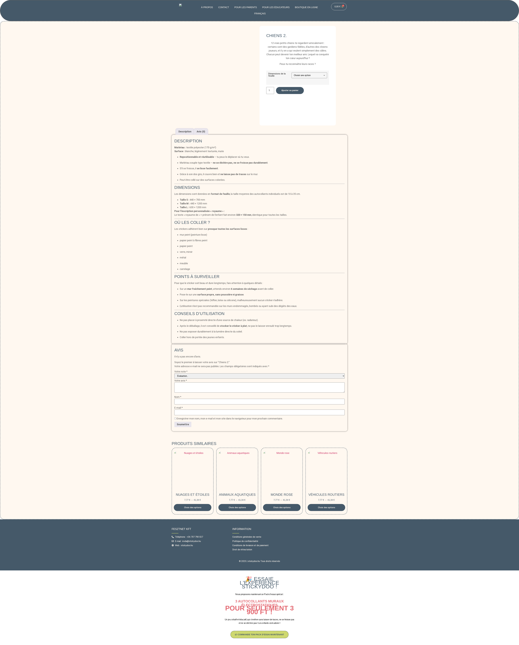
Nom (177, 397)
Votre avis (180, 380)
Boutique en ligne (306, 7)
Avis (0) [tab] (201, 131)
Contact (223, 7)
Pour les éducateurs (276, 7)
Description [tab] (185, 131)
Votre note (180, 371)
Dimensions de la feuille (277, 75)
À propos (207, 7)
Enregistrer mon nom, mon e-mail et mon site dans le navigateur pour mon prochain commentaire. (230, 418)
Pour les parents (245, 7)
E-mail (178, 408)
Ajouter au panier (289, 90)
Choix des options (192, 507)
